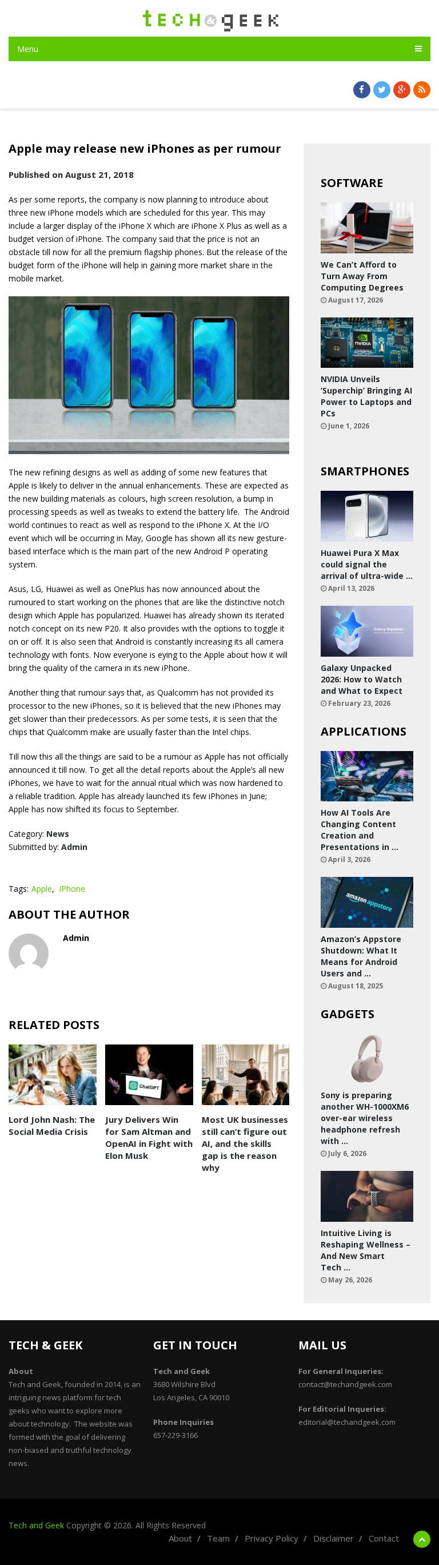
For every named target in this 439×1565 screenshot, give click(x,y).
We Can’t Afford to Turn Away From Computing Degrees (362, 276)
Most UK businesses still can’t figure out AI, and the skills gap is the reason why (245, 1143)
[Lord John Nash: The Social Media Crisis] (53, 1074)
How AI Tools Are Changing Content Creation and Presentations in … (359, 829)
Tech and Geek (36, 1525)
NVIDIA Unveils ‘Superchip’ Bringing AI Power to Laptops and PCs (366, 396)
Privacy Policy (271, 1538)
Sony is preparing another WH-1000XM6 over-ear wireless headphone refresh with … (365, 1118)
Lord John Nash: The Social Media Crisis (52, 1125)
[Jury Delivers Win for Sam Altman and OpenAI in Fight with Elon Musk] (149, 1074)
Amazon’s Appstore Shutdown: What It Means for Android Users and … (361, 956)
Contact (384, 1538)
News (57, 833)
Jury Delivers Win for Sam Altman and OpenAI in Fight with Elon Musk (149, 1137)
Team (218, 1538)
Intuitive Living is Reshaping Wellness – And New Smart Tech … (365, 1250)
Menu (27, 48)
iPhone (72, 888)
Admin (74, 846)
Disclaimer (333, 1538)
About (180, 1538)
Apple (41, 888)
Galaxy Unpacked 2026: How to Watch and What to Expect (361, 679)
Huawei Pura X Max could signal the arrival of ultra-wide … (367, 564)
